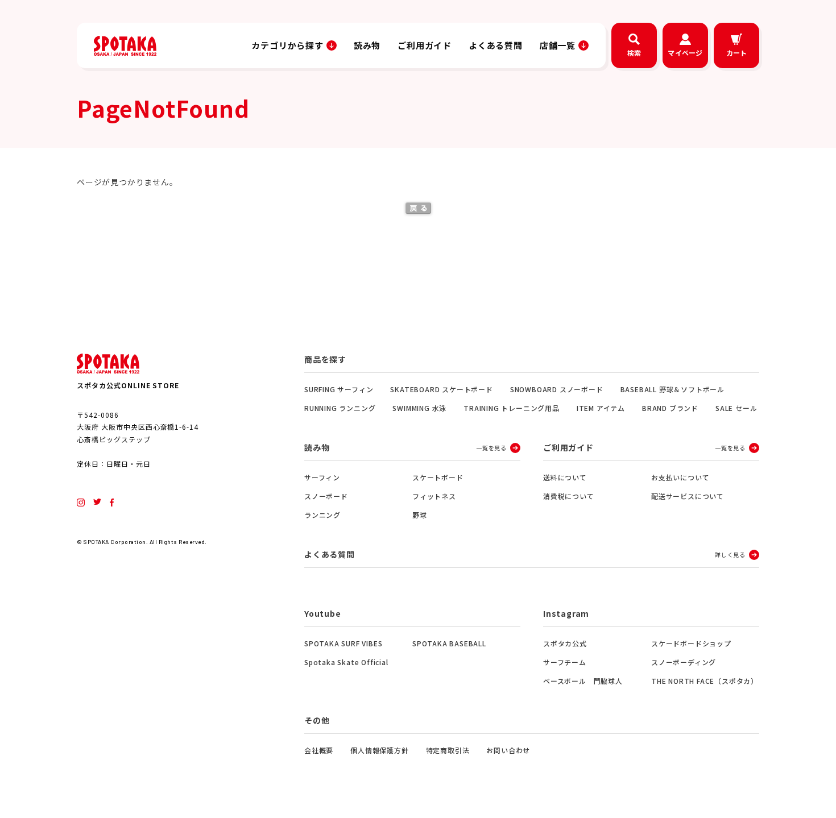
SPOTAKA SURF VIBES (343, 643)
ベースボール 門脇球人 (583, 681)
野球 (419, 515)
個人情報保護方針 (379, 750)
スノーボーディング (683, 662)
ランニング (322, 515)
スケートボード (437, 477)
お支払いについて (680, 477)
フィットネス (434, 496)
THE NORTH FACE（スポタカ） (704, 681)
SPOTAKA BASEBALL (449, 643)
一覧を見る (491, 447)
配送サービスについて (687, 496)
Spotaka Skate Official (346, 662)
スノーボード (326, 496)
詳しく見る (730, 554)
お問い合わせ (508, 750)
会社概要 (318, 750)
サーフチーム (564, 662)
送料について (565, 477)
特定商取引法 (448, 750)
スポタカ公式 (565, 643)
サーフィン (322, 477)
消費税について (568, 496)
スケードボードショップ (691, 643)
